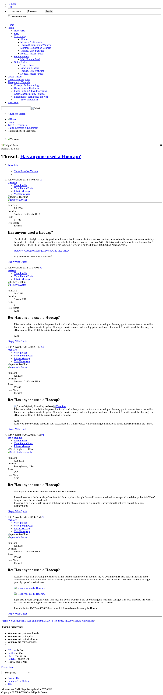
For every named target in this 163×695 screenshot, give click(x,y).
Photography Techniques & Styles (31, 96)
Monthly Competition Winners (35, 47)
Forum (11, 27)
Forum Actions (21, 56)
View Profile (20, 185)
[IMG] (11, 656)
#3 (42, 347)
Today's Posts (27, 65)
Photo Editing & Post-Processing (30, 91)
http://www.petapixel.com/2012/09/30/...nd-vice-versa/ (41, 250)
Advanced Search (16, 113)
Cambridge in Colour (18, 681)
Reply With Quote (17, 261)
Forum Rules (7, 667)
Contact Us (13, 678)
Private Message (22, 191)
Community (20, 36)
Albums (24, 39)
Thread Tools (13, 165)
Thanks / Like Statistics (32, 50)
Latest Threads (15, 76)
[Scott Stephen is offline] (20, 452)
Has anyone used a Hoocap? (50, 156)
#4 (42, 434)
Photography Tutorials (19, 82)
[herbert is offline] (17, 284)
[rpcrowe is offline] (17, 199)
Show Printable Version (26, 171)
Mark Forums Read (30, 59)
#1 (41, 179)
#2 (41, 267)
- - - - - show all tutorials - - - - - (29, 99)
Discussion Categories (19, 79)
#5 (42, 517)
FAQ (16, 33)
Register (12, 4)
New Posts (19, 30)
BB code (12, 650)
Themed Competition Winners (35, 45)
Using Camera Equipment (27, 88)
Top (10, 684)
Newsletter (13, 102)
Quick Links (20, 62)
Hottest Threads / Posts (31, 53)
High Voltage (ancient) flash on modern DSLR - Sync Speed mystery (38, 620)
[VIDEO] (12, 658)
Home (11, 24)
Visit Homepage (22, 194)
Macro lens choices (84, 620)
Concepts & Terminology (26, 85)
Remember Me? (19, 16)
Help (10, 6)
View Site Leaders (29, 68)
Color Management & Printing (29, 93)
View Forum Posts (23, 188)
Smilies (11, 653)
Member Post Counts (31, 42)
